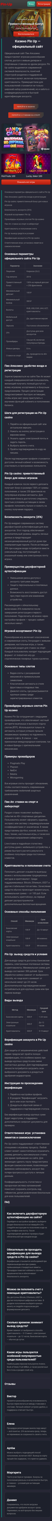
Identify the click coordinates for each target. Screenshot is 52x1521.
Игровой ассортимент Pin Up (17, 214)
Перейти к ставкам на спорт (26, 115)
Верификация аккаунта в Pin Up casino (22, 238)
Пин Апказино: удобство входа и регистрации (25, 197)
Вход (31, 4)
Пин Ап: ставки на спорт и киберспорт (22, 224)
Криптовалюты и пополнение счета (21, 229)
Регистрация (44, 4)
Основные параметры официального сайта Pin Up (27, 192)
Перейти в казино (26, 107)
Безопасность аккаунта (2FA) (18, 210)
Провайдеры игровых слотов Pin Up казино (24, 219)
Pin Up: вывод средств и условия (19, 233)
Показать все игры (26, 182)
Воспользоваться (26, 34)
